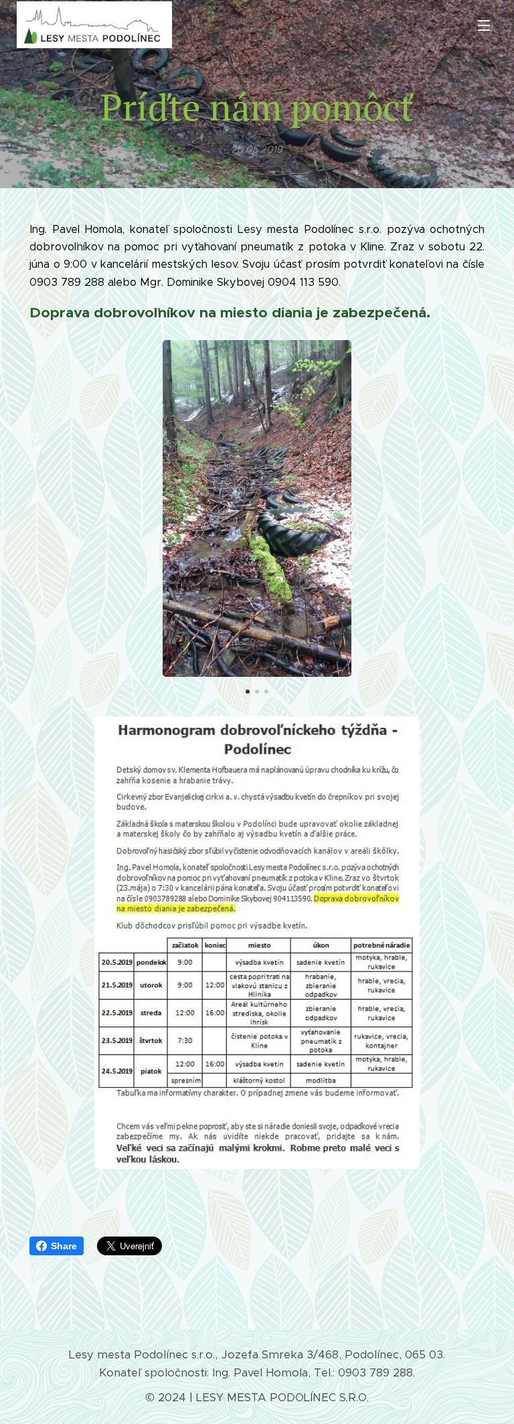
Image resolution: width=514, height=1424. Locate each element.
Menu (483, 24)
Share (64, 1246)
